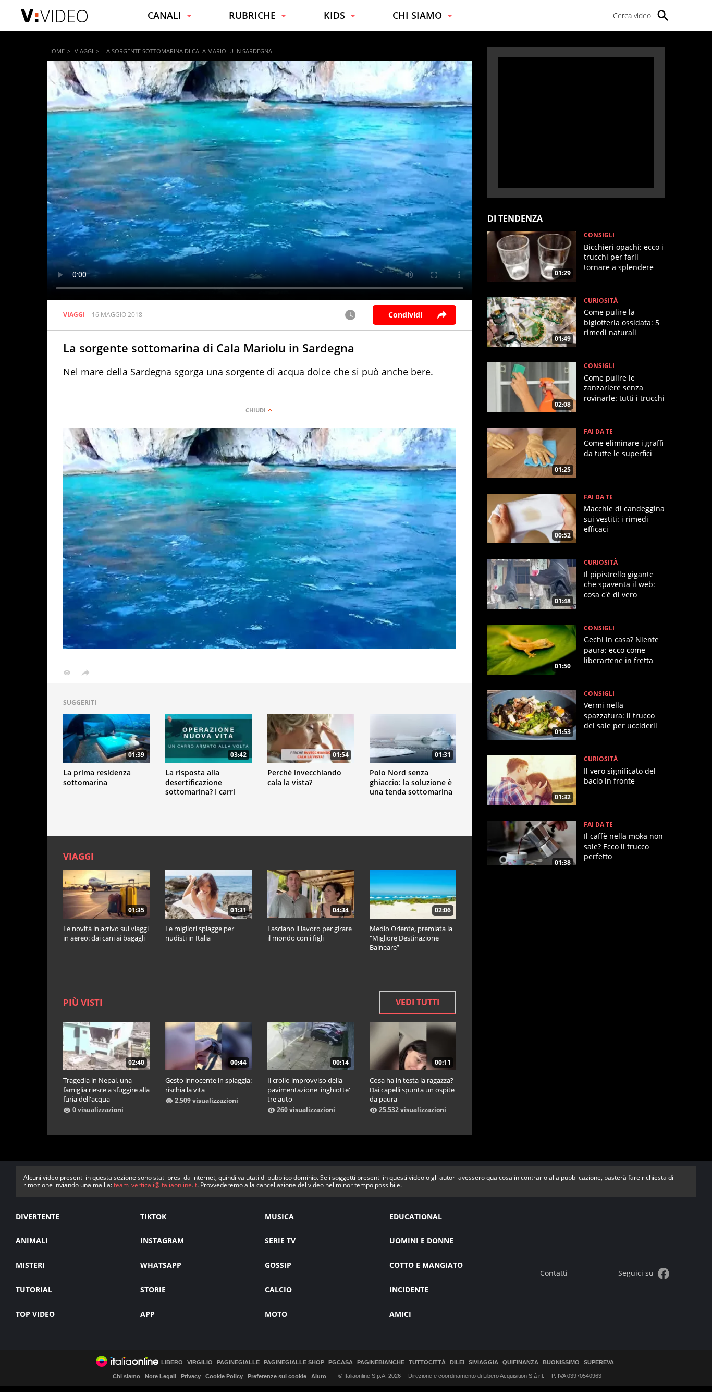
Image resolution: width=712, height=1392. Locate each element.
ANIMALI (32, 1241)
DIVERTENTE (37, 1217)
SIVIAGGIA (483, 1362)
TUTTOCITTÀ (427, 1362)
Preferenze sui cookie (277, 1376)
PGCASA (340, 1362)
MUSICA (279, 1217)
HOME (56, 51)
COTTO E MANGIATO (426, 1265)
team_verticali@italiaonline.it (155, 1184)
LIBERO (172, 1362)
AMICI (400, 1314)
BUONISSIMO (561, 1362)
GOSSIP (278, 1265)
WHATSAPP (160, 1265)
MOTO (276, 1314)
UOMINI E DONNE (421, 1241)
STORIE (153, 1290)
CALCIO (278, 1290)
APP (147, 1314)
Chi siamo (126, 1376)
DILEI (457, 1362)
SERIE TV (280, 1241)
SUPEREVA (599, 1362)
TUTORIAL (34, 1290)
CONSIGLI (599, 235)
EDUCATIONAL (415, 1217)
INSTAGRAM (162, 1241)
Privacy (191, 1376)
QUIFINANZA (520, 1362)
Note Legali (160, 1376)
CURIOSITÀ (601, 300)
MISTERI (30, 1265)
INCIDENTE (408, 1290)
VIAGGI (84, 51)
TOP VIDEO (35, 1314)
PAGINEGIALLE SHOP (294, 1362)
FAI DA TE (598, 431)
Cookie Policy (224, 1376)
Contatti (554, 1273)
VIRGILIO (200, 1362)
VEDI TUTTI (417, 1002)
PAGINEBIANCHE (380, 1362)
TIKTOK (153, 1217)
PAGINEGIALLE (238, 1362)
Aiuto (318, 1376)
